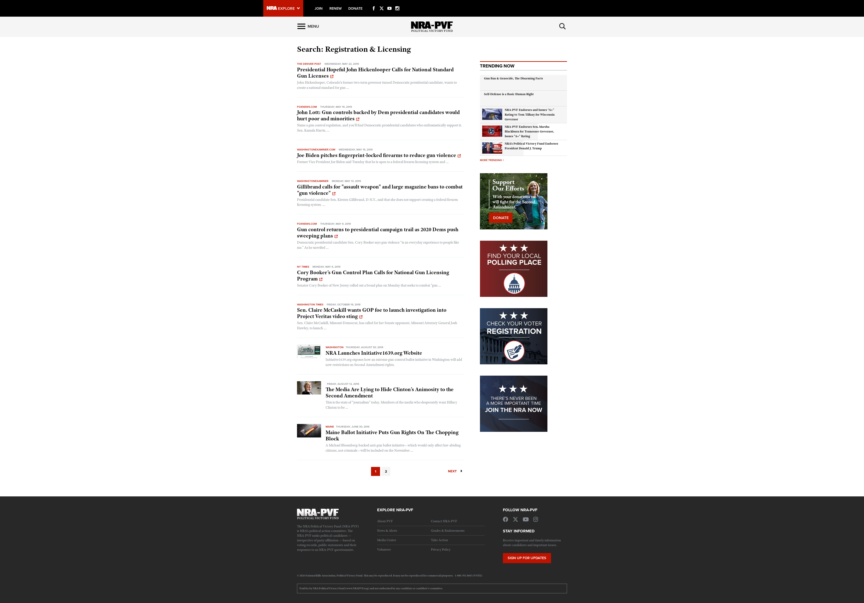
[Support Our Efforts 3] (513, 201)
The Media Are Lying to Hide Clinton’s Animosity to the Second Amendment (390, 392)
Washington (335, 347)
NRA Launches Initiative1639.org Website (374, 353)
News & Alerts (387, 531)
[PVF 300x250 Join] (513, 403)
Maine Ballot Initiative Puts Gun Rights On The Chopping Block (392, 435)
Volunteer (384, 549)
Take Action (439, 540)
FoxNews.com (307, 107)
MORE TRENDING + (492, 160)
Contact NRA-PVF (444, 521)
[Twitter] (381, 3)
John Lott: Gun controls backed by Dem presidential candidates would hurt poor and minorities (378, 115)
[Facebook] (373, 3)
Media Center (386, 540)
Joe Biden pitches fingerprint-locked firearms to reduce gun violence (376, 155)
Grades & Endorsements (448, 531)
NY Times (303, 267)
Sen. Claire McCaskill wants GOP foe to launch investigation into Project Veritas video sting (371, 313)
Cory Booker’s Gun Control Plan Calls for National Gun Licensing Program (373, 275)
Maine (330, 426)
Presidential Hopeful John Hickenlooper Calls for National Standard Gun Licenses (375, 72)
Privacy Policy (440, 549)
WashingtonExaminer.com (316, 149)
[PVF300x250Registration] (513, 336)
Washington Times (310, 304)
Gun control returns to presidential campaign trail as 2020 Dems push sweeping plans (377, 232)
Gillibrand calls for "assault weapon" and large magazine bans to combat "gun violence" (380, 189)
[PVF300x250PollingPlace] (513, 268)
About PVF (385, 521)
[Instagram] (397, 3)
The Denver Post (309, 64)
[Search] (562, 26)
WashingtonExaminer (312, 181)
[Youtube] (389, 3)
